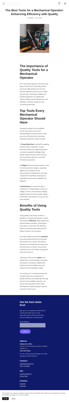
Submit (25, 331)
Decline (13, 398)
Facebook (22, 384)
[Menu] (65, 3)
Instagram (23, 386)
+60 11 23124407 (25, 366)
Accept (5, 398)
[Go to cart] (59, 3)
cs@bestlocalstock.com (27, 364)
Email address (24, 322)
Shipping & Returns (26, 374)
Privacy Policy (24, 376)
